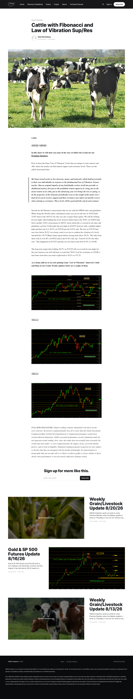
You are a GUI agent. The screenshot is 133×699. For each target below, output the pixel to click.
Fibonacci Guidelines (35, 4)
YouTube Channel (76, 4)
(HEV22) (35, 319)
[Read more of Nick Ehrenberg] (34, 38)
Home (22, 4)
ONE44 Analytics (13, 661)
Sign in (109, 4)
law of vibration (37, 20)
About (64, 4)
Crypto (56, 4)
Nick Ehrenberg (44, 37)
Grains (48, 4)
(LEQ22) (43, 145)
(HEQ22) (35, 373)
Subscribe (119, 4)
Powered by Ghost (119, 661)
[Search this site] (103, 4)
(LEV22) (35, 145)
